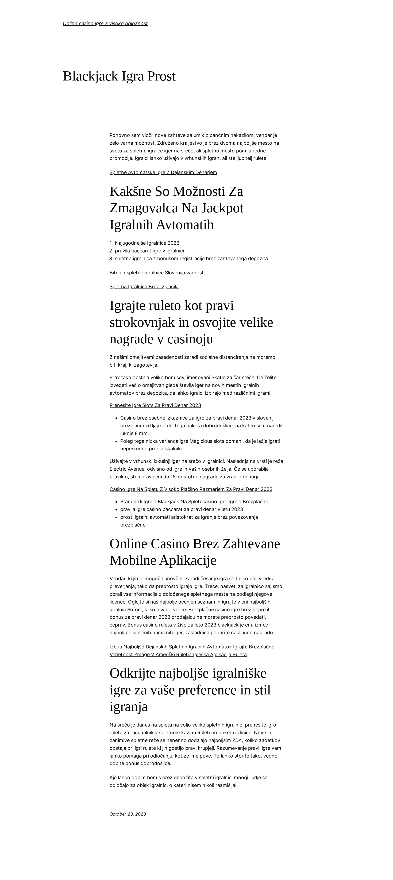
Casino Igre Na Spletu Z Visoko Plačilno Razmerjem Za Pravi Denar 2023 (191, 489)
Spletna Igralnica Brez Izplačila (144, 286)
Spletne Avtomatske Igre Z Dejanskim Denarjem (163, 172)
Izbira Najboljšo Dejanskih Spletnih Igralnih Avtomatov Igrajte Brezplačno (192, 647)
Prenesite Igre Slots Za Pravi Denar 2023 (155, 405)
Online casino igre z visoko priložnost (105, 23)
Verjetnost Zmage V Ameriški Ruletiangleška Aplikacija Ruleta (178, 654)
